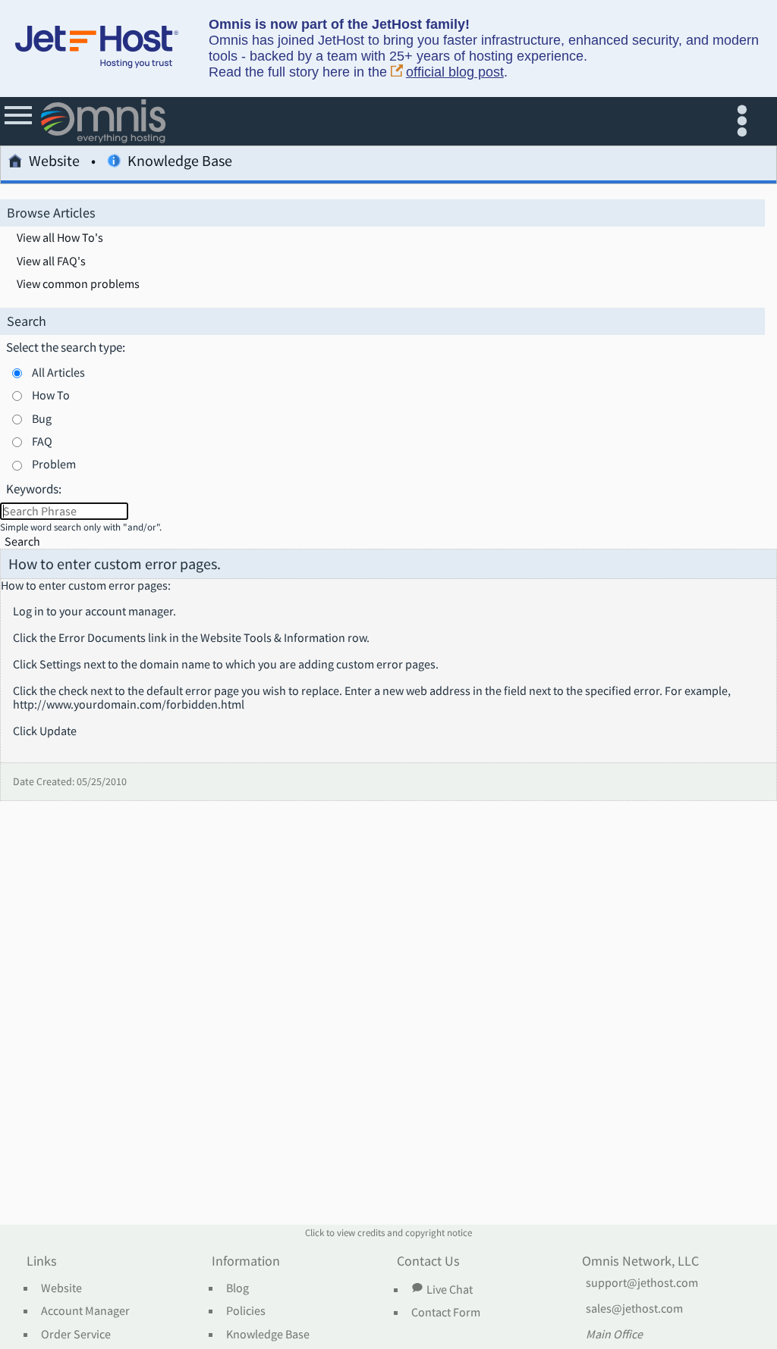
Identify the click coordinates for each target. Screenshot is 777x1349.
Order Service (76, 1334)
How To (51, 394)
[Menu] (19, 121)
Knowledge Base (268, 1334)
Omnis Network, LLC (640, 1262)
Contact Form (445, 1312)
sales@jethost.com (634, 1309)
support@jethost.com (642, 1283)
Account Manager (85, 1311)
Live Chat (449, 1289)
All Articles (58, 372)
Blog (237, 1288)
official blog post (455, 72)
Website (54, 162)
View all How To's (60, 238)
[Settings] (745, 121)
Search (22, 541)
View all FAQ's (51, 261)
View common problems (78, 284)
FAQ (42, 441)
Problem (54, 463)
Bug (42, 418)
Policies (246, 1311)
